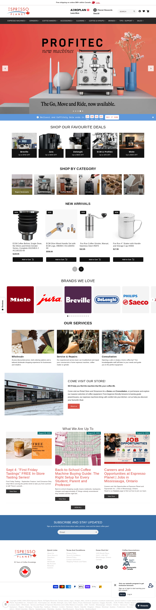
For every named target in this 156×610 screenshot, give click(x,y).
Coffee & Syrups (96, 21)
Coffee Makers (49, 21)
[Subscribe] (95, 532)
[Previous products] (74, 269)
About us (74, 406)
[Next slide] (151, 68)
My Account (51, 564)
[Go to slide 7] (80, 316)
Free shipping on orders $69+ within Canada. (73, 2)
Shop (97, 117)
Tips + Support (125, 21)
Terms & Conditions (73, 555)
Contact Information (73, 559)
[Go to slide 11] (88, 316)
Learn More (74, 13)
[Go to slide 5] (82, 111)
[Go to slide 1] (73, 111)
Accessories (66, 21)
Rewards (50, 566)
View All (96, 13)
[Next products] (81, 269)
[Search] (134, 11)
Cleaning (80, 21)
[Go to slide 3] (78, 111)
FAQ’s (49, 559)
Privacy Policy (71, 553)
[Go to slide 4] (80, 111)
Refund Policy (71, 557)
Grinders (33, 21)
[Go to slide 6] (78, 316)
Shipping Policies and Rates (76, 561)
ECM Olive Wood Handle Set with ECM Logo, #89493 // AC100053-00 (61, 246)
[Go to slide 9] (84, 316)
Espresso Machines (16, 21)
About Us (50, 553)
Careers (50, 568)
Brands (111, 21)
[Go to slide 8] (82, 316)
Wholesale (51, 561)
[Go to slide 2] (75, 111)
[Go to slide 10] (86, 316)
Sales (139, 21)
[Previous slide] (5, 68)
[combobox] (127, 11)
